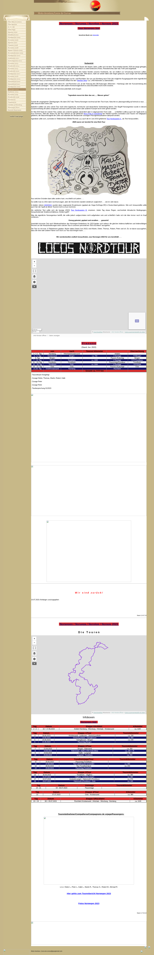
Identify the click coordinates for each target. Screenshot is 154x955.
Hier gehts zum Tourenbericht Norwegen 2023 (89, 893)
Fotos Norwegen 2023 (88, 903)
